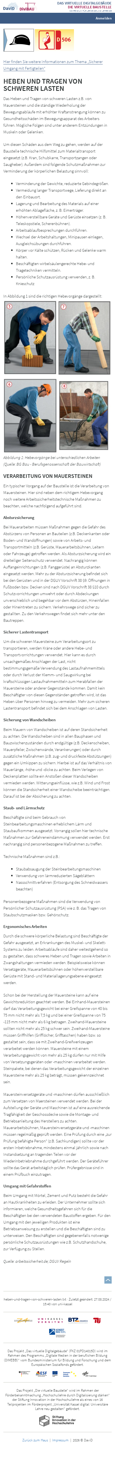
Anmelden (104, 18)
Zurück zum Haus (35, 1440)
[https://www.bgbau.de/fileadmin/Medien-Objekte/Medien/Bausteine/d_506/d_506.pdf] (54, 39)
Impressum (60, 1440)
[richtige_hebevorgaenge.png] (57, 376)
